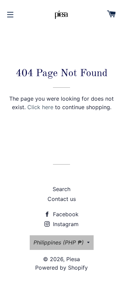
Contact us (61, 199)
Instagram (65, 224)
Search (61, 189)
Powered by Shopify (61, 267)
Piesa (73, 259)
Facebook (65, 214)
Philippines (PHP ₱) (58, 242)
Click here (40, 107)
